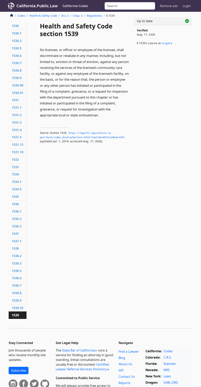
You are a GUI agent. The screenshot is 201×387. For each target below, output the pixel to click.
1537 (15, 234)
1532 (15, 159)
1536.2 (17, 219)
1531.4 (17, 130)
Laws (167, 376)
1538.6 (17, 278)
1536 (15, 204)
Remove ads (169, 6)
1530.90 (17, 85)
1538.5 (17, 271)
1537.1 (17, 241)
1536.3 (17, 226)
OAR (167, 382)
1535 (15, 196)
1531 (15, 100)
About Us (125, 364)
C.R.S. (168, 357)
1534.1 (17, 182)
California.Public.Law (37, 5)
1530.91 (17, 93)
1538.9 (17, 300)
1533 (15, 167)
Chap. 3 (77, 15)
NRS (167, 370)
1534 (15, 174)
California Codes (75, 6)
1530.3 (17, 41)
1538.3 (17, 263)
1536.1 (17, 211)
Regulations (94, 15)
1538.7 (17, 285)
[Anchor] (101, 115)
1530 (15, 26)
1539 (15, 315)
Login (187, 6)
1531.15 (17, 144)
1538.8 (17, 293)
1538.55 (17, 308)
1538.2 (17, 256)
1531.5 (17, 137)
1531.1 (17, 107)
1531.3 (17, 122)
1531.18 (17, 152)
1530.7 (17, 63)
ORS (175, 382)
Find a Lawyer (129, 351)
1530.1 (17, 33)
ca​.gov (166, 43)
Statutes (170, 363)
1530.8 (17, 70)
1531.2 (17, 115)
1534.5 (17, 189)
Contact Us (127, 376)
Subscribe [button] (18, 370)
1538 (15, 248)
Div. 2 (65, 15)
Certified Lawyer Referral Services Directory (82, 366)
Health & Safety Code (43, 15)
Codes (21, 15)
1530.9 (17, 78)
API (121, 370)
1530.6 (17, 56)
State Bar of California (78, 350)
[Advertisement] (162, 78)
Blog (122, 358)
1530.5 (17, 48)
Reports (124, 383)
